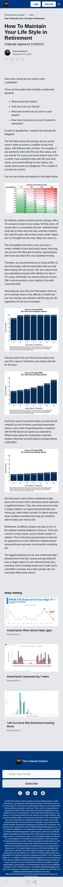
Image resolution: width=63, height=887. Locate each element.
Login (35, 4)
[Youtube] (35, 793)
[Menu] (59, 3)
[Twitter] (20, 793)
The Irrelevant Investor (15, 15)
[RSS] (43, 793)
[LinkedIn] (27, 793)
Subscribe (48, 4)
